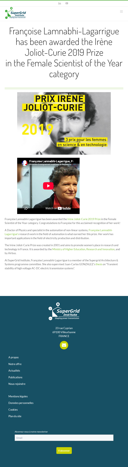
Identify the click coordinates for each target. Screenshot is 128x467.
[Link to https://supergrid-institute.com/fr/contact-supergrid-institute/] (64, 345)
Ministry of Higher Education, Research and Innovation (83, 249)
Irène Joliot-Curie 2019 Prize (84, 219)
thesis (99, 264)
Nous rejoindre (16, 383)
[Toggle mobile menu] (121, 11)
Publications (15, 377)
